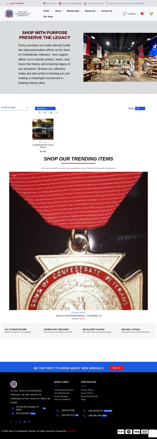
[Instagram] (20, 422)
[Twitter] (16, 422)
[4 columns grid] (51, 112)
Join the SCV (51, 3)
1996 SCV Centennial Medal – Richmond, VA (79, 316)
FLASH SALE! (78, 312)
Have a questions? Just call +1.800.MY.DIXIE (127, 3)
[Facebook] (11, 422)
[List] (57, 112)
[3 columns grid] (45, 112)
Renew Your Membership (72, 3)
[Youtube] (25, 422)
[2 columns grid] (39, 112)
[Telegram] (29, 422)
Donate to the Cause (96, 3)
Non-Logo (43, 142)
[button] (15, 3)
